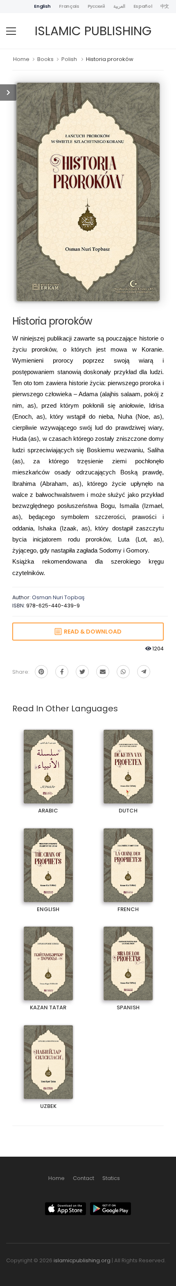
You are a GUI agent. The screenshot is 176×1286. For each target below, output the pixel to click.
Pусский (96, 6)
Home (21, 59)
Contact (83, 1178)
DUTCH (128, 759)
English (42, 6)
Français (69, 6)
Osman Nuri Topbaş (58, 597)
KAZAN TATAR (48, 956)
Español (142, 6)
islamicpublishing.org (82, 1260)
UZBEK (48, 1055)
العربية (119, 6)
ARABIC (48, 759)
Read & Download (91, 631)
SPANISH (128, 956)
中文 (164, 6)
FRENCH (128, 858)
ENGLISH (48, 858)
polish (69, 59)
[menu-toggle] (11, 31)
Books (45, 59)
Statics (111, 1178)
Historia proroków (109, 59)
